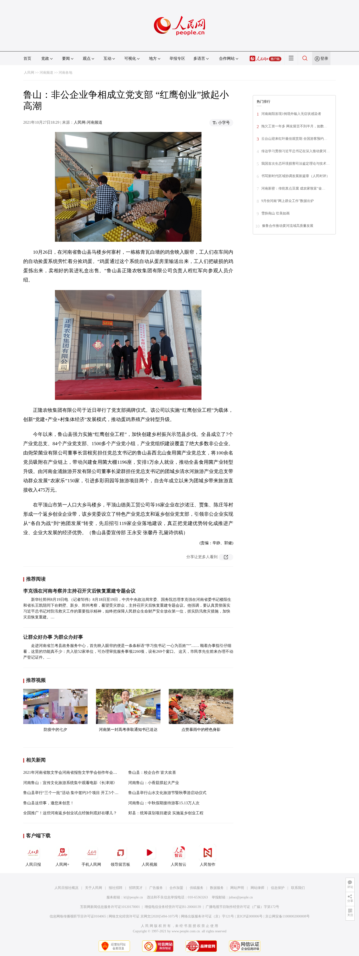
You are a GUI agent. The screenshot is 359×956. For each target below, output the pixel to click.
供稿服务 (196, 888)
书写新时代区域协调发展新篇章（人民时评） (295, 176)
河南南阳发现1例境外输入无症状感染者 (291, 114)
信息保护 (278, 888)
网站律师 (257, 888)
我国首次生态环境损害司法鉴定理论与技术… (295, 163)
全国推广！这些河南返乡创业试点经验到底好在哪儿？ (70, 813)
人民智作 (207, 864)
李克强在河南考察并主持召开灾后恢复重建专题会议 (79, 591)
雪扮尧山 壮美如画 (275, 213)
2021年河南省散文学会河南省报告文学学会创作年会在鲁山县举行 (80, 772)
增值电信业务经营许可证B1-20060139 (173, 907)
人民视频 (149, 864)
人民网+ (62, 864)
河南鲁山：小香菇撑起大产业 (153, 783)
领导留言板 (120, 864)
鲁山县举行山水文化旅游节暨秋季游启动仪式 (167, 793)
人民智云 (178, 864)
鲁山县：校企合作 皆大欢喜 (152, 772)
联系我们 (298, 888)
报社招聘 (115, 888)
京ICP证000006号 (250, 916)
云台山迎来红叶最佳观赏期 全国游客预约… (294, 139)
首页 (27, 58)
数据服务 (217, 888)
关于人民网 (93, 888)
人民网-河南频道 (88, 122)
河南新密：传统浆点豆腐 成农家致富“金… (293, 188)
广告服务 (156, 888)
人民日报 (33, 864)
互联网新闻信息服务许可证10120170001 (110, 907)
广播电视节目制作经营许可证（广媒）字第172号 (242, 907)
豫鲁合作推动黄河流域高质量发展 (287, 226)
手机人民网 (91, 864)
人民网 (29, 72)
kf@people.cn (133, 897)
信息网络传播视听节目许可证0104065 (78, 916)
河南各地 (65, 72)
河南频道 (46, 72)
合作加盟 (176, 888)
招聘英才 (136, 888)
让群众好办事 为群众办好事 (53, 637)
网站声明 (237, 888)
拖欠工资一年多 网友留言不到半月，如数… (294, 126)
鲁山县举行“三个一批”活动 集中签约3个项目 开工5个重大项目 (76, 793)
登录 (324, 58)
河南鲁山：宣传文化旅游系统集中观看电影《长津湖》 (70, 783)
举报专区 (177, 58)
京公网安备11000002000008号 (287, 916)
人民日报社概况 (66, 888)
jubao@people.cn (241, 897)
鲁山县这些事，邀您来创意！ (48, 803)
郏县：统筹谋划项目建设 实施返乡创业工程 (165, 813)
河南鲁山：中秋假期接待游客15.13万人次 (164, 803)
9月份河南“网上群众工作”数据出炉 (287, 201)
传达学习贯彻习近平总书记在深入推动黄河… (295, 151)
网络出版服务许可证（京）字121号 (207, 916)
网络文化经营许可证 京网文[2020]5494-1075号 (143, 916)
